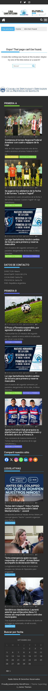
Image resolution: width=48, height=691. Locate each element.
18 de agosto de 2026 (14, 503)
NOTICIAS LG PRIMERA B (31, 256)
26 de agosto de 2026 (14, 236)
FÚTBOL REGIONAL (12, 157)
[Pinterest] (30, 460)
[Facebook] (6, 460)
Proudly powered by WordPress (15, 684)
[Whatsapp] (21, 460)
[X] (11, 460)
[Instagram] (16, 460)
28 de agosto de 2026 (14, 137)
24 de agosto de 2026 (14, 427)
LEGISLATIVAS (10, 523)
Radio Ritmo (29, 137)
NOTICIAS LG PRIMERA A (28, 157)
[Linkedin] (26, 460)
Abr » (8, 671)
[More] (35, 460)
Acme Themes (25, 687)
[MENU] (45, 20)
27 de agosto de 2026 (14, 188)
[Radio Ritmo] (24, 15)
